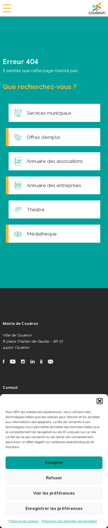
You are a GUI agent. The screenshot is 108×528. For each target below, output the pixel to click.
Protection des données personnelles (69, 521)
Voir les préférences (54, 493)
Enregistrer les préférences (54, 508)
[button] (99, 401)
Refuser (54, 477)
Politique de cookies (24, 521)
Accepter (54, 462)
